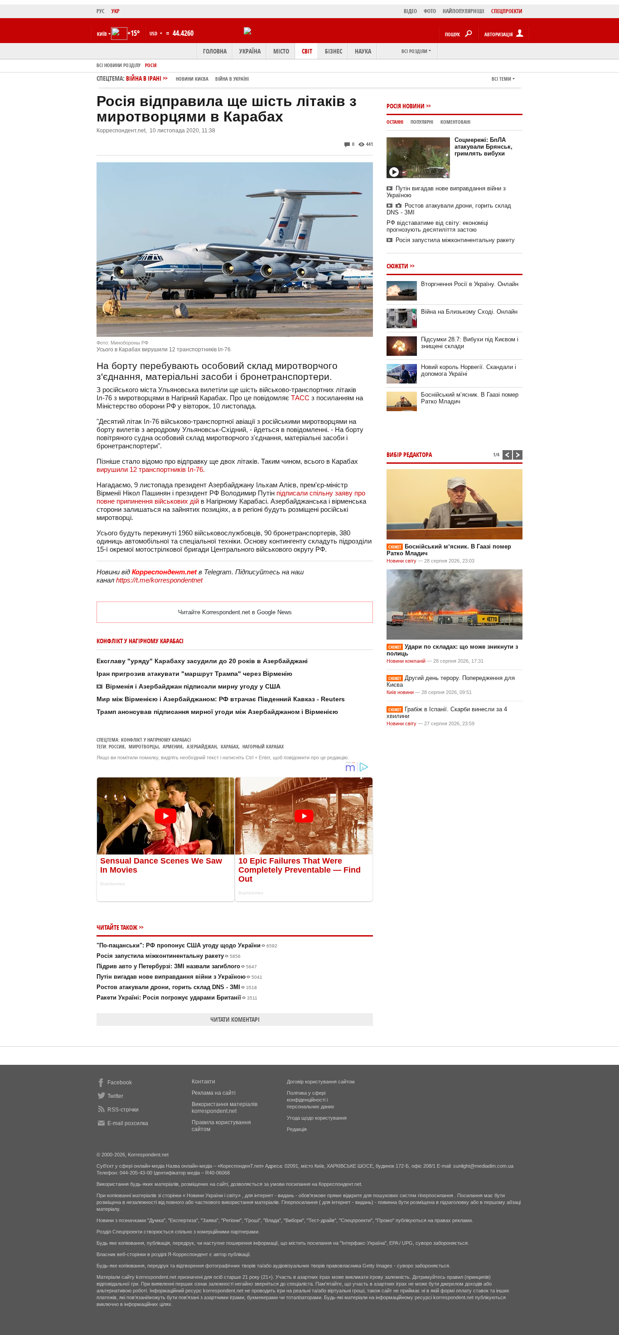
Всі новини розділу (118, 65)
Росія (151, 65)
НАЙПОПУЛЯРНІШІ (463, 11)
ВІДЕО (410, 11)
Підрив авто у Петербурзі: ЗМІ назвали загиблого (177, 966)
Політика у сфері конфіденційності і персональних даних (310, 1099)
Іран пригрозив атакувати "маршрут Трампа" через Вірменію (194, 673)
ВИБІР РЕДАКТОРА (409, 454)
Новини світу (401, 560)
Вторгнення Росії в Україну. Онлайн (469, 284)
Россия (117, 746)
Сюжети (397, 266)
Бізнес (333, 51)
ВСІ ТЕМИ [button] (501, 78)
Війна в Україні (232, 78)
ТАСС (300, 398)
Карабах (229, 746)
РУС (101, 11)
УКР (115, 11)
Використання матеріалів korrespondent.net (224, 1107)
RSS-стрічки (123, 1110)
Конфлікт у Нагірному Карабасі (156, 739)
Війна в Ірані (187, 78)
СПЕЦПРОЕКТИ (506, 11)
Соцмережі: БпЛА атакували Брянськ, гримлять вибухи (484, 146)
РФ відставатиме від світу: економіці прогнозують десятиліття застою (437, 226)
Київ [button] (102, 33)
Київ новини (400, 692)
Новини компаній (406, 661)
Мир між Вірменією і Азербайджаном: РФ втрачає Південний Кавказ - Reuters (221, 699)
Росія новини (406, 106)
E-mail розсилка (127, 1123)
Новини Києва (192, 78)
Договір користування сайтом (321, 1081)
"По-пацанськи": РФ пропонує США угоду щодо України (187, 945)
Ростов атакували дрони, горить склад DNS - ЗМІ (177, 987)
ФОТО (430, 11)
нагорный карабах (263, 746)
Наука (363, 51)
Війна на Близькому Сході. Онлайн (469, 311)
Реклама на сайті (214, 1093)
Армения (173, 746)
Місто (281, 51)
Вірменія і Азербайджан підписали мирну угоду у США (193, 686)
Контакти (203, 1081)
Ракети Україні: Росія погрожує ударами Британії (177, 997)
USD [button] (154, 33)
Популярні (422, 121)
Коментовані (455, 121)
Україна (250, 51)
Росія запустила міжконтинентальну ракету (169, 955)
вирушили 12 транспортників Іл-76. (151, 469)
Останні (395, 121)
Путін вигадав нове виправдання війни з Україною (179, 976)
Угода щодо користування (317, 1118)
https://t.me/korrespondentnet (159, 580)
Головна (215, 51)
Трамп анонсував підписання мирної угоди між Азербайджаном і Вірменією (217, 711)
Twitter (115, 1096)
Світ (307, 51)
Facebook (119, 1082)
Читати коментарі (235, 1019)
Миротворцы (144, 746)
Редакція (297, 1129)
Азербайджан (202, 746)
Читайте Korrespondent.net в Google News (235, 612)
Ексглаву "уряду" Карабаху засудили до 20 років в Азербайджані (202, 661)
